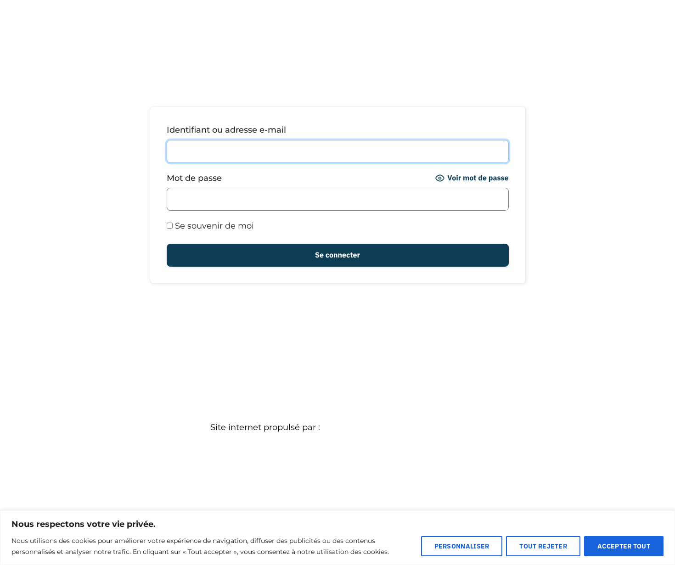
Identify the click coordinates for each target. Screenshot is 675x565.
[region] (337, 537)
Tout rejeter (543, 546)
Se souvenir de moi (213, 226)
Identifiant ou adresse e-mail (226, 130)
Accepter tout (623, 546)
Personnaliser (461, 546)
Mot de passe (194, 178)
